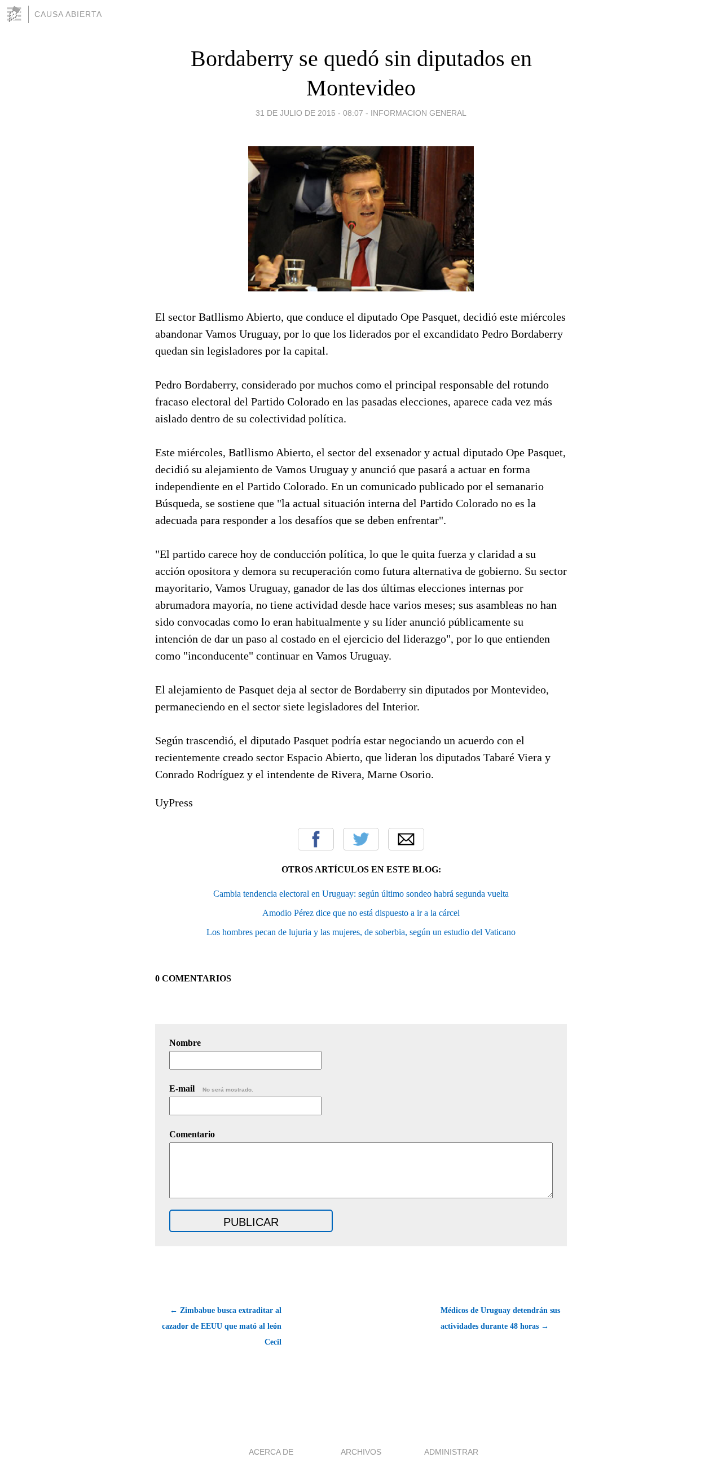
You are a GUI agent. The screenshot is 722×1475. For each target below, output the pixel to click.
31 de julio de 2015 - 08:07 (309, 112)
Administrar (451, 1451)
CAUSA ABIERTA (68, 14)
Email (406, 839)
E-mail (211, 1088)
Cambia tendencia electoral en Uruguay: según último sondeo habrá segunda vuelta (361, 893)
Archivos (361, 1451)
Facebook (316, 839)
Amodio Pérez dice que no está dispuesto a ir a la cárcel (361, 913)
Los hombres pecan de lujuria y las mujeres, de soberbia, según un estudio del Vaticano (361, 932)
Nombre (185, 1043)
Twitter (361, 839)
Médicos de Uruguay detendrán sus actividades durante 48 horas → (500, 1318)
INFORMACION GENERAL (418, 112)
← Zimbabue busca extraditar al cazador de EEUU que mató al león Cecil (221, 1326)
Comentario (192, 1134)
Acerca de (271, 1451)
